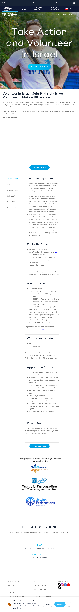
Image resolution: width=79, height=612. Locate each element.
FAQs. (63, 3)
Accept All (60, 604)
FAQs (43, 329)
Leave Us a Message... (39, 558)
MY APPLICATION (13, 581)
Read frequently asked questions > (39, 549)
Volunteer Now (39, 167)
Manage (47, 604)
